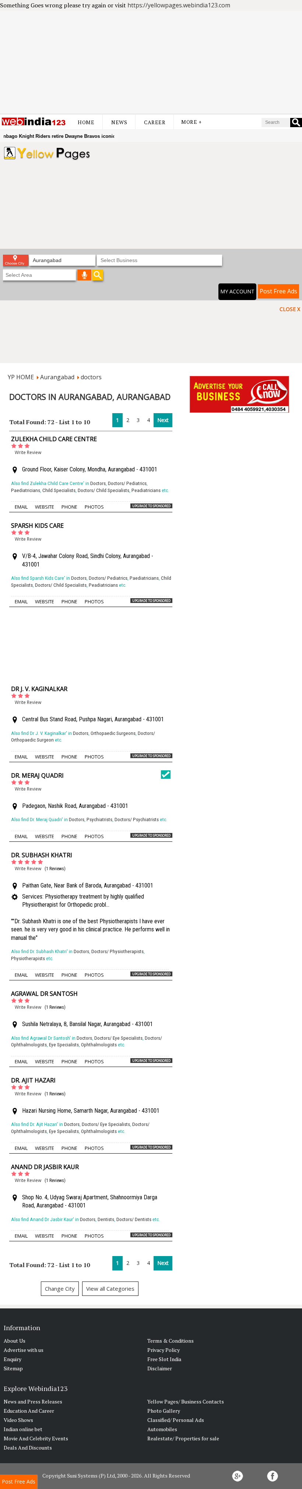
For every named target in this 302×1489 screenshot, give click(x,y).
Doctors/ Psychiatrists (137, 819)
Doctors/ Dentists (133, 1219)
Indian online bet (23, 1429)
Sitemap (13, 1368)
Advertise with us (23, 1349)
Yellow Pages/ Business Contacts (185, 1401)
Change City (60, 1288)
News (119, 122)
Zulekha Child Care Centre (54, 439)
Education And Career (29, 1410)
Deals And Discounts (28, 1447)
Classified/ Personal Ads (175, 1419)
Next (163, 419)
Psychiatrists (99, 819)
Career (154, 122)
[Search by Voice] (84, 274)
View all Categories (110, 1288)
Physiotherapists (28, 958)
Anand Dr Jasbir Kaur (45, 1167)
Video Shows (18, 1419)
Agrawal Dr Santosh (44, 994)
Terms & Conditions (170, 1340)
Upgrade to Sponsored (151, 505)
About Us (14, 1340)
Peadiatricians (146, 490)
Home (86, 122)
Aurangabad (57, 377)
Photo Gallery (163, 1410)
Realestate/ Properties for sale (183, 1438)
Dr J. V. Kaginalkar (39, 689)
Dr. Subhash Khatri (41, 855)
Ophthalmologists (99, 1044)
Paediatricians (25, 490)
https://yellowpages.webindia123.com (178, 5)
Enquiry (12, 1359)
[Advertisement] (151, 62)
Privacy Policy (163, 1349)
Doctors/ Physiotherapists (117, 951)
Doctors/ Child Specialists (103, 490)
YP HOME (21, 377)
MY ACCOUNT (237, 291)
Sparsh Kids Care (37, 526)
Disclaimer (159, 1368)
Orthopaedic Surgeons (113, 733)
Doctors (98, 483)
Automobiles (162, 1429)
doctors (91, 377)
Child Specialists (59, 490)
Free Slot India (164, 1359)
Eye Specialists (64, 1044)
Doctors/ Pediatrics (127, 483)
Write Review (28, 452)
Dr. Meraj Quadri (37, 775)
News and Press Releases (33, 1401)
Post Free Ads (278, 291)
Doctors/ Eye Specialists (118, 1038)
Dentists (106, 1219)
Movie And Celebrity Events (36, 1438)
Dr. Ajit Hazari (33, 1080)
